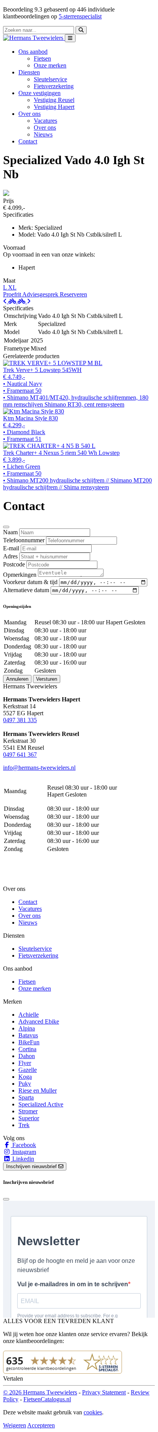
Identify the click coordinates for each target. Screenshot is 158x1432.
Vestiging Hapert (54, 107)
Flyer (24, 1063)
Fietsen (42, 58)
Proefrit (12, 294)
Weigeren (14, 1425)
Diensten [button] (29, 72)
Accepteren (41, 1425)
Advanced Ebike (38, 1021)
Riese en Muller (37, 1090)
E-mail (11, 548)
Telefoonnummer (23, 540)
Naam (10, 532)
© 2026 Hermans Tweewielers (40, 1392)
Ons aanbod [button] (33, 51)
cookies (93, 1412)
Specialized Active (40, 1104)
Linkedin (22, 1158)
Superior (28, 1118)
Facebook (23, 1145)
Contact (27, 141)
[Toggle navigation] (70, 38)
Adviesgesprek (41, 294)
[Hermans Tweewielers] (34, 38)
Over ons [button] (29, 113)
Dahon (26, 1056)
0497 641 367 (20, 754)
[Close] (6, 527)
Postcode (14, 564)
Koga (25, 1076)
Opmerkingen (19, 574)
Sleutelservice (50, 79)
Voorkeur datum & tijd (30, 582)
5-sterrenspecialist (80, 16)
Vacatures (45, 120)
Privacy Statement (104, 1392)
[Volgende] (24, 301)
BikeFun (29, 1042)
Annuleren (17, 679)
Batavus (28, 1035)
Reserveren (73, 294)
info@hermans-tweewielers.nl (39, 767)
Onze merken (50, 65)
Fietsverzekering (54, 86)
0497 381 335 (20, 720)
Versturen (46, 679)
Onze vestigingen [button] (39, 93)
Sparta (26, 1097)
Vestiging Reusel (54, 100)
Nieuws (43, 134)
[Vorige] (10, 301)
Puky (24, 1083)
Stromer (28, 1111)
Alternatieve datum (26, 590)
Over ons (45, 127)
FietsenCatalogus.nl (47, 1399)
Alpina (26, 1028)
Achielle (28, 1014)
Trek (24, 1125)
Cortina (27, 1049)
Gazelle (27, 1070)
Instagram (23, 1152)
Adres (10, 556)
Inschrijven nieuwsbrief (32, 1166)
